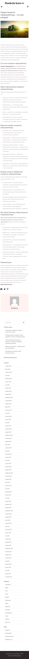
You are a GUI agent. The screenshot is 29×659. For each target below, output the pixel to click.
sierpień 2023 (8, 479)
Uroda (6, 616)
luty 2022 (7, 536)
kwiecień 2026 (8, 378)
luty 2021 (7, 570)
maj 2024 (7, 451)
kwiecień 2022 (8, 529)
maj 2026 (7, 375)
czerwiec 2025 (8, 410)
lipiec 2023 (7, 482)
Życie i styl (7, 622)
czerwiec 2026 (8, 372)
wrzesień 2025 (8, 400)
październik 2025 (9, 397)
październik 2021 (9, 548)
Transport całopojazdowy (7, 66)
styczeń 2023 (8, 501)
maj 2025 (7, 413)
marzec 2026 (8, 381)
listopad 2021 (8, 545)
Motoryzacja (8, 600)
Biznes (6, 587)
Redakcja (14, 308)
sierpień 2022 (8, 517)
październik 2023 (9, 473)
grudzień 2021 (8, 542)
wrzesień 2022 (8, 514)
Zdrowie (7, 619)
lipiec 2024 (7, 444)
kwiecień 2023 (8, 492)
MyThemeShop (17, 656)
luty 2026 (7, 385)
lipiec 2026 (7, 369)
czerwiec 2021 (8, 558)
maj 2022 (7, 526)
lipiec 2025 (7, 407)
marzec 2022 (8, 533)
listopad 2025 (8, 394)
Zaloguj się (7, 630)
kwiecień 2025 (8, 416)
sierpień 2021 (8, 555)
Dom (6, 591)
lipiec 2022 (7, 520)
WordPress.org (8, 639)
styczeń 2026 (8, 388)
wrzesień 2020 (8, 577)
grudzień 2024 (8, 429)
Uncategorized (8, 613)
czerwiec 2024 (8, 448)
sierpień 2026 (8, 366)
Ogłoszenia (7, 606)
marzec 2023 (8, 495)
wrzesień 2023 (8, 476)
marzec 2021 (8, 567)
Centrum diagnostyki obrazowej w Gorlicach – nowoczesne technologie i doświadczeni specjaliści (13, 341)
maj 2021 (7, 561)
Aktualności (8, 584)
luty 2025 (7, 422)
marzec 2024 (8, 457)
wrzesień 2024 (8, 438)
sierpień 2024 (8, 441)
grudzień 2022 (8, 504)
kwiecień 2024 (8, 454)
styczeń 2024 (8, 463)
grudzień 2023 (8, 466)
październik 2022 (9, 510)
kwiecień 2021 (8, 564)
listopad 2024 (8, 432)
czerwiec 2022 (8, 523)
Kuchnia (7, 597)
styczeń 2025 (8, 426)
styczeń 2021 (8, 573)
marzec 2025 (8, 419)
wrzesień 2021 (8, 551)
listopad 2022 (8, 507)
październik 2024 (9, 435)
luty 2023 (7, 498)
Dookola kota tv (14, 3)
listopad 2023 (8, 470)
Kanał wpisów (8, 633)
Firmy (6, 594)
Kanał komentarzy (9, 636)
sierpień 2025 (8, 404)
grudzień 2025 (8, 391)
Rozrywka (7, 609)
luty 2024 (7, 460)
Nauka (6, 603)
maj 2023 (7, 488)
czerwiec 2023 (8, 485)
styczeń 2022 (8, 539)
